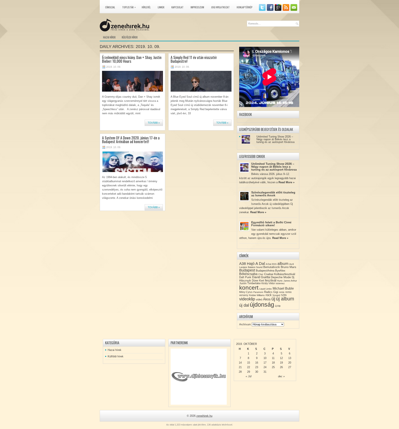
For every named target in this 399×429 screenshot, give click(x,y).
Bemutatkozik (271, 267)
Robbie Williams (257, 295)
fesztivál (270, 280)
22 (248, 367)
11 (273, 358)
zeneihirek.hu (204, 415)
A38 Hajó (247, 263)
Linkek (161, 7)
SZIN (284, 295)
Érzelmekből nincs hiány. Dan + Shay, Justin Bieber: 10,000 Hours (131, 59)
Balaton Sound (255, 267)
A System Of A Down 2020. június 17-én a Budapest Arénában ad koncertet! (131, 139)
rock (269, 295)
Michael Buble (283, 288)
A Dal (260, 263)
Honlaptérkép (244, 7)
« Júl (248, 376)
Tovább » (154, 122)
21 (240, 367)
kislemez (280, 283)
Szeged (276, 295)
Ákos (267, 299)
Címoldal (110, 7)
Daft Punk (245, 277)
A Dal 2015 (271, 264)
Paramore (258, 292)
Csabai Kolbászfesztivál (279, 274)
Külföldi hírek (130, 37)
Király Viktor (268, 283)
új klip (278, 306)
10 (265, 358)
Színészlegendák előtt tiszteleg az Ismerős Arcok (273, 194)
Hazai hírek (109, 37)
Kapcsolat (177, 7)
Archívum (245, 324)
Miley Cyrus (245, 292)
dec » (281, 376)
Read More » (286, 182)
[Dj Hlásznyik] (199, 377)
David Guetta (261, 277)
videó (259, 299)
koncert (249, 287)
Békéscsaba (248, 274)
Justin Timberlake (250, 283)
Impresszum (197, 7)
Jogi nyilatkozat (220, 7)
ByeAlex (280, 270)
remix (281, 292)
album (282, 263)
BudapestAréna (265, 270)
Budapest (247, 270)
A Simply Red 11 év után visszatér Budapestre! (194, 59)
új (273, 298)
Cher (260, 274)
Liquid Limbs (265, 289)
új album (285, 298)
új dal (244, 305)
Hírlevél (146, 7)
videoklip (247, 299)
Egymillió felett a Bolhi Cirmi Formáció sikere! (271, 224)
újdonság (262, 304)
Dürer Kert (258, 280)
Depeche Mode (281, 277)
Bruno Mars (288, 267)
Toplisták (129, 7)
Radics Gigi (271, 292)
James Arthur (290, 280)
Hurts (280, 280)
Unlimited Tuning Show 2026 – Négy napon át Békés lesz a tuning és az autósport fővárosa (275, 139)
